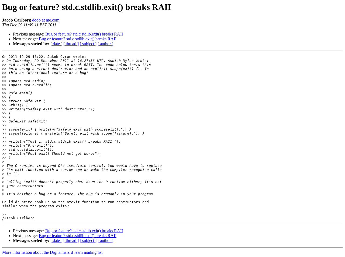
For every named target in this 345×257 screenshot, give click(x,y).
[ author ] (105, 43)
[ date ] (56, 43)
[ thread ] (71, 43)
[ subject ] (88, 43)
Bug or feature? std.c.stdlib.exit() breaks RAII (84, 34)
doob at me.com (45, 20)
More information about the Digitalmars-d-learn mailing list (52, 252)
